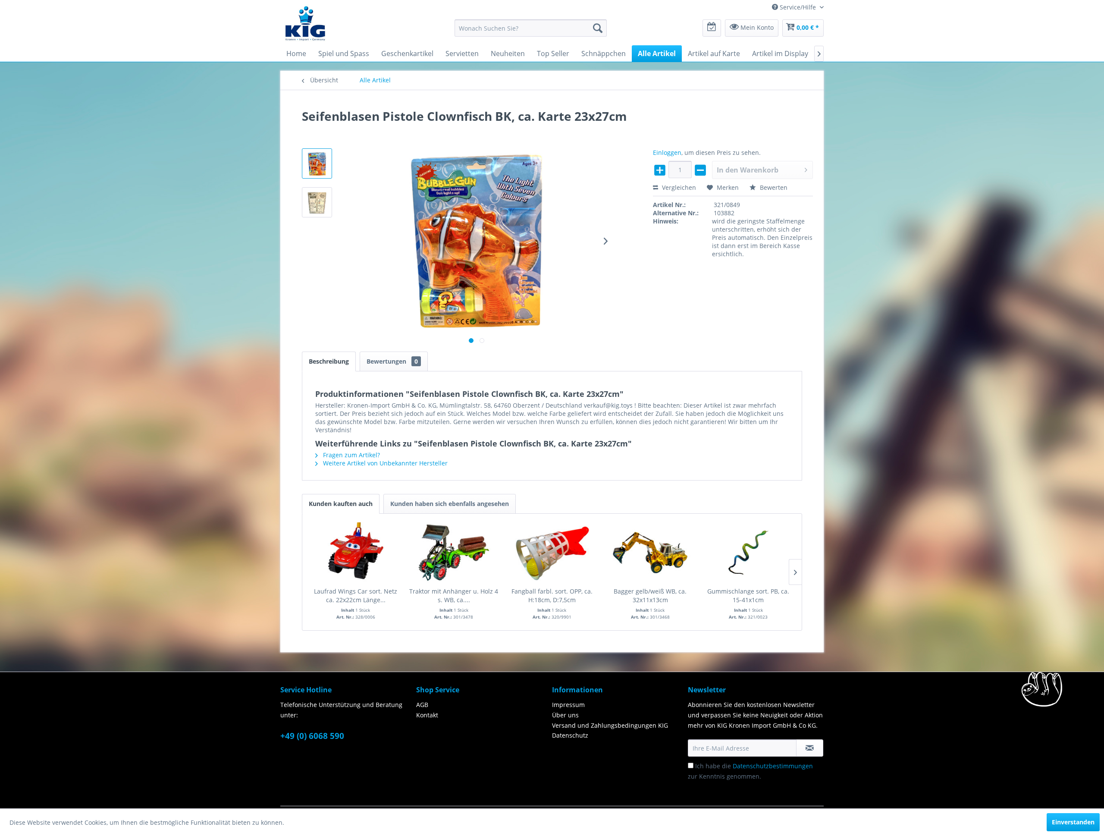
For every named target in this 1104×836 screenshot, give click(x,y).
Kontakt (427, 715)
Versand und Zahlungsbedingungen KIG (610, 725)
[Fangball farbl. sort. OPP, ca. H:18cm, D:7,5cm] (552, 552)
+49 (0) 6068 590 (312, 736)
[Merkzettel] (712, 28)
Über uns (565, 715)
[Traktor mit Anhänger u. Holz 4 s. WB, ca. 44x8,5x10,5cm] (454, 552)
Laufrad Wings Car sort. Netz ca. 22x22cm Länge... (355, 595)
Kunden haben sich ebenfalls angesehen (449, 504)
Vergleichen (678, 187)
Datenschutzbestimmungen (773, 766)
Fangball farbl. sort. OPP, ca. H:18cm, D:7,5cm (552, 595)
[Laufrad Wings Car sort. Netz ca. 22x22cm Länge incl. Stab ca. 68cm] (356, 552)
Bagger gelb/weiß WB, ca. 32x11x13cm (650, 595)
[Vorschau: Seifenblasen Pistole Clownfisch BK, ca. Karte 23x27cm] (317, 163)
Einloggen (667, 152)
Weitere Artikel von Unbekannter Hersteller (384, 463)
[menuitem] (531, 28)
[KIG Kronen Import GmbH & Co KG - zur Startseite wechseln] (305, 23)
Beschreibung (329, 361)
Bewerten (772, 187)
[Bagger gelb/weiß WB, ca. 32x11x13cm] (650, 552)
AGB (422, 705)
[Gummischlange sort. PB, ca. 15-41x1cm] (748, 552)
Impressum (568, 705)
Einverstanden (1073, 822)
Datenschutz (570, 735)
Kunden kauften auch (341, 504)
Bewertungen (392, 361)
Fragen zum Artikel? (350, 455)
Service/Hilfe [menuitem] (798, 7)
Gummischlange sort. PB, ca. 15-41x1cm (748, 595)
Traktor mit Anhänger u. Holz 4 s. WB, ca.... (453, 595)
